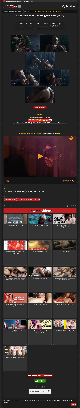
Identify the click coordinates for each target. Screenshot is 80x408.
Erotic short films (10, 199)
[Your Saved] (70, 6)
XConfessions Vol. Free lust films (29, 199)
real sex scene (19, 191)
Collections (40, 381)
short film (29, 191)
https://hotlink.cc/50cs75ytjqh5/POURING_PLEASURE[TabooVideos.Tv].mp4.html (40, 123)
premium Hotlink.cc (49, 133)
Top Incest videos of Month (40, 375)
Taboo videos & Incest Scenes (13, 11)
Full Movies (28, 11)
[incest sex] (10, 6)
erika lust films (39, 191)
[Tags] (67, 6)
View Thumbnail (40, 107)
